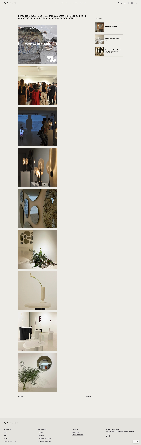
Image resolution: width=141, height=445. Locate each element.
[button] (62, 3)
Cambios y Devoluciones (44, 438)
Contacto (40, 432)
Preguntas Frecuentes (10, 441)
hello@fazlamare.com (77, 434)
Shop (5, 435)
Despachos (41, 435)
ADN (5, 432)
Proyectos (6, 438)
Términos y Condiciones (44, 441)
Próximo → (88, 396)
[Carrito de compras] (136, 3)
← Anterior (20, 396)
